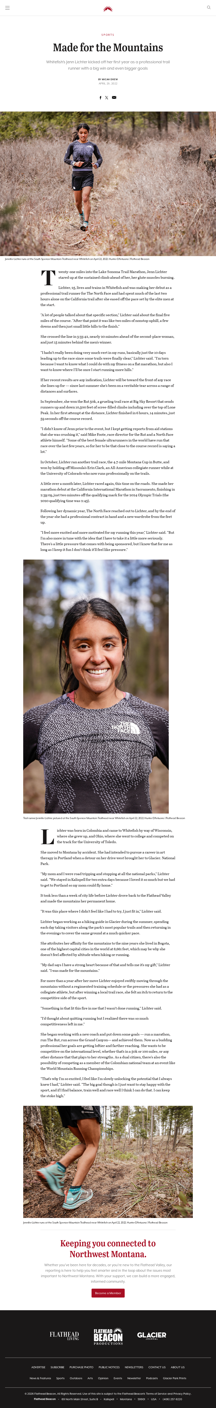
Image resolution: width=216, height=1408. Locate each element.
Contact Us (157, 1367)
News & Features (40, 1378)
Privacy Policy (182, 1393)
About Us (178, 1367)
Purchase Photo (81, 1367)
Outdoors (76, 1378)
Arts (90, 1378)
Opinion (103, 1378)
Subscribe (57, 1367)
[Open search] (209, 7)
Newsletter (134, 1378)
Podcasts (152, 1378)
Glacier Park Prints (174, 1378)
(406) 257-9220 (172, 1399)
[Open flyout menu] (7, 7)
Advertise (38, 1367)
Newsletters (134, 1367)
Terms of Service (156, 1393)
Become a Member (108, 1293)
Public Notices (109, 1367)
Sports (60, 1378)
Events (118, 1378)
